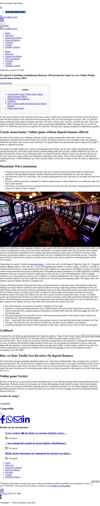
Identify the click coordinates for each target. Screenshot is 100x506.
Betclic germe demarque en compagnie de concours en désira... (38, 453)
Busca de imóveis (12, 40)
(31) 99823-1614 (10, 17)
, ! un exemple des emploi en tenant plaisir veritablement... (36, 443)
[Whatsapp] (9, 422)
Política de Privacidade (61, 486)
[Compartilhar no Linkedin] (26, 422)
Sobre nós (9, 35)
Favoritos (9, 42)
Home (7, 33)
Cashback (11, 101)
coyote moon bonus (35, 264)
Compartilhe (5, 403)
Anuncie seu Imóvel (13, 38)
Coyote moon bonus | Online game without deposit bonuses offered (25, 95)
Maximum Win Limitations (18, 99)
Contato (8, 45)
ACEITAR (95, 482)
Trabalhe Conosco (12, 47)
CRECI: (14, 493)
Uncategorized (6, 83)
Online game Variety (15, 108)
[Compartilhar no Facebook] (2, 422)
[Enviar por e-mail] (18, 422)
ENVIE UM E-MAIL (14, 12)
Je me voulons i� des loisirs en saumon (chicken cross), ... (36, 433)
